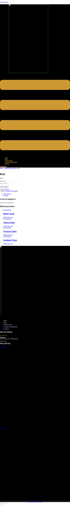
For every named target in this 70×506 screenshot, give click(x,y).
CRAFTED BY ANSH (32, 501)
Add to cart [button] (10, 217)
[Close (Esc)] (5, 503)
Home (1, 168)
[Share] (4, 503)
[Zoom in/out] (0, 503)
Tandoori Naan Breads (10, 168)
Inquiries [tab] (5, 195)
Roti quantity (4, 183)
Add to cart (4, 187)
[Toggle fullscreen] (2, 503)
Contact (7, 164)
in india (40, 501)
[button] (35, 114)
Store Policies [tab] (7, 194)
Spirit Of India (4, 2)
